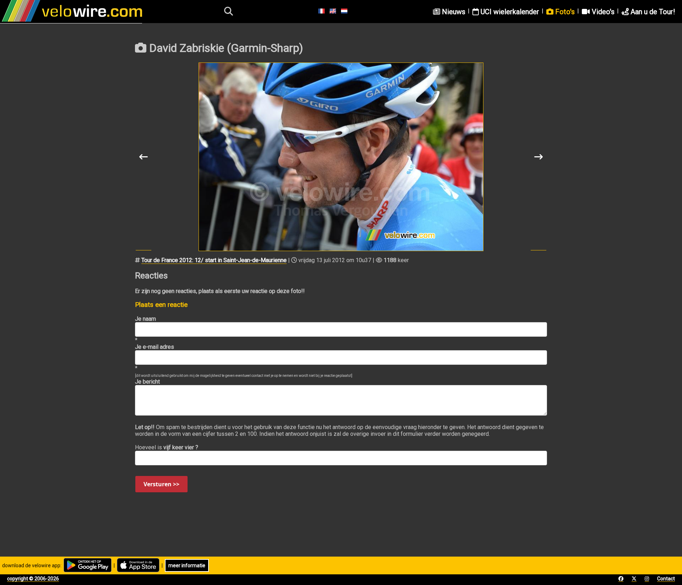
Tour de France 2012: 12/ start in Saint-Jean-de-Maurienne (214, 260)
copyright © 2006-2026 (33, 578)
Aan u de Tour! (652, 11)
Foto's (564, 11)
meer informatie (186, 565)
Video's (602, 11)
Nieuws (452, 11)
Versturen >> (161, 484)
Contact (666, 578)
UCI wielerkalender (509, 11)
